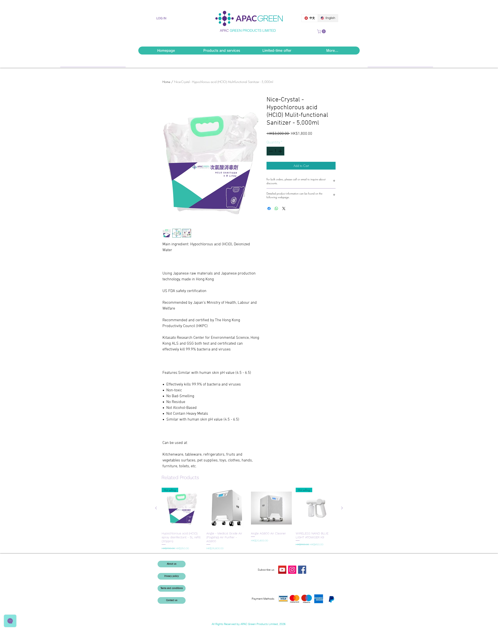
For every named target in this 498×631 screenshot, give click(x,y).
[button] (322, 31)
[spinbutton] (275, 151)
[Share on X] (283, 208)
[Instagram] (292, 570)
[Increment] (280, 151)
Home (166, 82)
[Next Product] (342, 508)
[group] (249, 519)
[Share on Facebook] (269, 208)
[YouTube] (282, 570)
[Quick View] (226, 508)
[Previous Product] (156, 508)
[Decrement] (270, 151)
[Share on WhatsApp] (276, 208)
